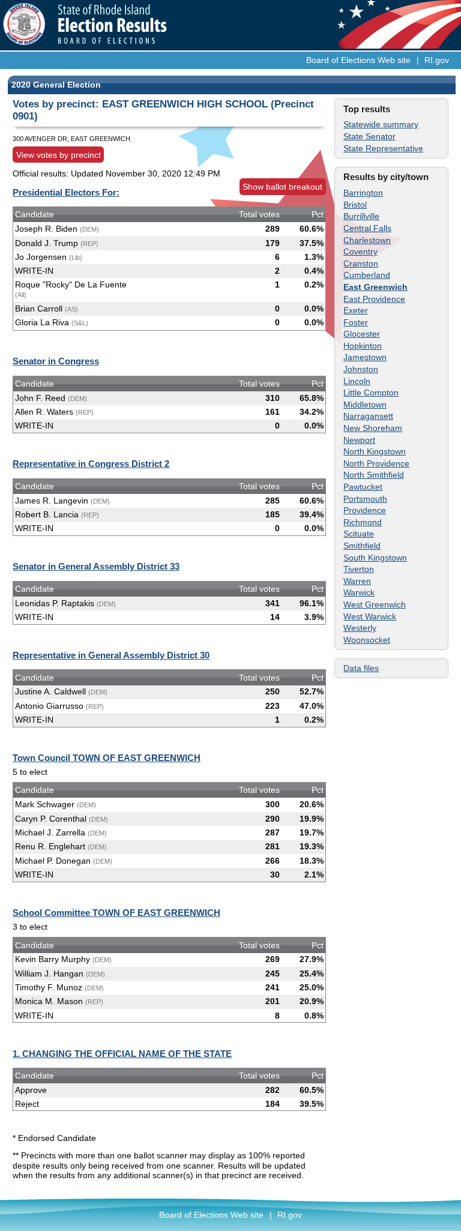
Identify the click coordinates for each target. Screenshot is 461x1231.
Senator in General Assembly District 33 (96, 566)
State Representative (383, 148)
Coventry (360, 251)
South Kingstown (375, 557)
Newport (359, 440)
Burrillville (361, 216)
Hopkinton (362, 346)
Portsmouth (365, 499)
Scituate (358, 533)
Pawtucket (362, 487)
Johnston (360, 369)
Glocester (361, 334)
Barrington (363, 192)
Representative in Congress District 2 (91, 464)
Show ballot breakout (282, 186)
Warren (357, 581)
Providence (364, 510)
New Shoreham (372, 428)
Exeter (355, 310)
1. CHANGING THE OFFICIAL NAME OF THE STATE (122, 1054)
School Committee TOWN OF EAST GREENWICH (116, 912)
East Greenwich (375, 287)
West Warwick (369, 616)
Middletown (365, 404)
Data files (361, 668)
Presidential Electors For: (66, 192)
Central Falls (367, 228)
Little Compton (371, 392)
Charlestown (367, 240)
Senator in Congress (56, 361)
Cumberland (366, 275)
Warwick (359, 592)
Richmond (362, 522)
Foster (355, 322)
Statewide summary (380, 124)
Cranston (360, 263)
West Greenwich (374, 604)
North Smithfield (373, 475)
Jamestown (365, 357)
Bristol (355, 204)
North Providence (376, 463)
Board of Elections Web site (358, 60)
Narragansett (368, 416)
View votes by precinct (58, 155)
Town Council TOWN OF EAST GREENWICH (106, 758)
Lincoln (356, 381)
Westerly (359, 628)
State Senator (369, 136)
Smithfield (362, 545)
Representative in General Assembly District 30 (111, 655)
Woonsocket (366, 640)
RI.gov (436, 60)
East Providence (374, 299)
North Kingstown (374, 451)
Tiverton (358, 569)
